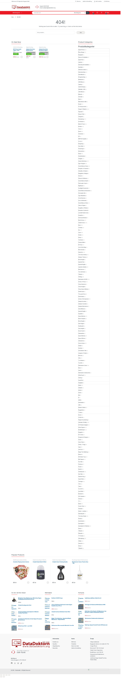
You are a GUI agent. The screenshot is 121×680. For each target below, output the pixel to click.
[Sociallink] (11, 663)
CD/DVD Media (81, 86)
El (78, 397)
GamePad (80, 380)
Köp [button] (21, 57)
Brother (80, 126)
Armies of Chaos (82, 281)
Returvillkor (55, 648)
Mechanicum (81, 269)
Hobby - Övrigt (81, 444)
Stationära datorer (82, 69)
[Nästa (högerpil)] (4, 676)
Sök (81, 32)
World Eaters (81, 296)
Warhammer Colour (82, 365)
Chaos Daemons (82, 284)
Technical (80, 239)
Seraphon (80, 215)
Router (79, 104)
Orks (79, 358)
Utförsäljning (81, 538)
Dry (79, 230)
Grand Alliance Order (83, 203)
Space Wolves (81, 338)
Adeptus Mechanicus (83, 306)
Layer (79, 232)
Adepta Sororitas (29, 47)
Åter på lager (81, 52)
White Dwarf (81, 375)
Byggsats (80, 432)
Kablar (79, 385)
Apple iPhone (81, 49)
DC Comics (80, 434)
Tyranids (80, 362)
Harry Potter (81, 442)
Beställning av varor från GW (96, 652)
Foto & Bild (80, 146)
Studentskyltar (81, 156)
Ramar (79, 153)
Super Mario (81, 479)
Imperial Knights (81, 264)
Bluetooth (80, 493)
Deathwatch (81, 326)
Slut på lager (34, 57)
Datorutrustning (81, 72)
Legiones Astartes (82, 267)
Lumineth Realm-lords (83, 212)
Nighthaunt (80, 185)
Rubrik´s (80, 469)
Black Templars (81, 318)
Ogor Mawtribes (82, 195)
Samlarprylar (81, 471)
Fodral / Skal (81, 506)
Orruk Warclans (81, 198)
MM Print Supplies (82, 138)
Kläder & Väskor (82, 407)
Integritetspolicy (56, 646)
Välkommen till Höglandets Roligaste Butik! (20, 1)
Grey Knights (81, 328)
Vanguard (80, 116)
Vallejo (79, 541)
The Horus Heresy (82, 254)
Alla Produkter (99, 1)
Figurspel (80, 111)
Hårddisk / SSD (81, 89)
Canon (79, 129)
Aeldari (80, 345)
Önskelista (73, 644)
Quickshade (81, 521)
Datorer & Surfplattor (83, 57)
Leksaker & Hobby (82, 422)
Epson (79, 131)
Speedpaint (81, 523)
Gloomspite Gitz (81, 193)
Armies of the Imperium (83, 299)
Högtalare (80, 382)
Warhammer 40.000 (82, 279)
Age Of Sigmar (81, 163)
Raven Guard (81, 330)
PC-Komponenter (82, 106)
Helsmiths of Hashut (82, 171)
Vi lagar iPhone (93, 646)
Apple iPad (80, 59)
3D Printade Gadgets (83, 424)
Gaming (80, 377)
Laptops (80, 62)
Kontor (79, 415)
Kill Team (80, 244)
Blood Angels (81, 259)
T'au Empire (81, 360)
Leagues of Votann (82, 353)
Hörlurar (80, 498)
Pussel (79, 466)
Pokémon (80, 464)
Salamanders (81, 333)
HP (79, 136)
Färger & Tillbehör (82, 109)
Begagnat (80, 54)
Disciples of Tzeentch (83, 168)
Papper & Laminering (83, 419)
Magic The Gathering (83, 452)
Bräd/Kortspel (81, 429)
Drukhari (80, 348)
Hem (12, 17)
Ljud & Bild (80, 491)
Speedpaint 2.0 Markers (83, 526)
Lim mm (80, 141)
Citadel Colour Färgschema (96, 650)
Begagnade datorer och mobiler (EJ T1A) (99, 644)
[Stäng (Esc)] (9, 675)
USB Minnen (81, 82)
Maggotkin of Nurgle (83, 173)
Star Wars (80, 474)
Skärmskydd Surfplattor (83, 64)
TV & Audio (81, 535)
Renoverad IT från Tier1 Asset (97, 648)
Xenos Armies (81, 343)
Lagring (80, 84)
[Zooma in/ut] (1, 675)
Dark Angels (81, 323)
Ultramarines (81, 340)
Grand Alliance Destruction (84, 190)
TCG (79, 484)
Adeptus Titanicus (82, 257)
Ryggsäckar (81, 410)
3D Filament (81, 121)
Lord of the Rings (82, 247)
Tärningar (80, 481)
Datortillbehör (81, 74)
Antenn (80, 390)
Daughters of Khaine (83, 207)
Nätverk (80, 94)
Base (79, 225)
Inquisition (80, 313)
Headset (80, 508)
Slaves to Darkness (82, 178)
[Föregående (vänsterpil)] (1, 676)
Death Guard (81, 291)
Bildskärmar (81, 79)
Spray (79, 237)
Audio (79, 392)
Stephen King (81, 476)
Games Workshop (82, 161)
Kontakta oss (55, 641)
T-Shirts (80, 412)
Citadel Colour (81, 222)
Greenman (80, 133)
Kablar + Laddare (82, 511)
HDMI (79, 400)
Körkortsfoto (81, 151)
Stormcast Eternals (82, 217)
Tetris (79, 486)
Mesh (79, 99)
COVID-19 (15, 47)
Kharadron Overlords (83, 210)
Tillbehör (80, 274)
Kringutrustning (81, 77)
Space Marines (81, 316)
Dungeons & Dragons (83, 437)
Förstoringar (81, 148)
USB (79, 405)
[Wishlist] (97, 12)
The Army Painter (82, 516)
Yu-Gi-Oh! (80, 488)
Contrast (80, 227)
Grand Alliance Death (83, 180)
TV (79, 501)
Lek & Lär (80, 449)
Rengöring (80, 143)
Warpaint (80, 533)
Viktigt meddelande (94, 641)
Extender (80, 96)
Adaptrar (80, 387)
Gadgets (80, 158)
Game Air (80, 543)
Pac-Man (80, 461)
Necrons (80, 355)
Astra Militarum (81, 308)
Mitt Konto (107, 1)
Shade (79, 235)
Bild (79, 395)
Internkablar (81, 402)
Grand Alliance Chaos (83, 166)
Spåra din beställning (76, 648)
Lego (79, 447)
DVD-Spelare (81, 496)
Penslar (80, 518)
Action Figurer (81, 427)
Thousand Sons (81, 294)
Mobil (79, 503)
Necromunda (81, 249)
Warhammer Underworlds (84, 372)
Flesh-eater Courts (82, 183)
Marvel (79, 454)
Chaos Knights (81, 286)
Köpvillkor (55, 644)
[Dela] (6, 675)
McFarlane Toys (82, 456)
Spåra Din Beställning (87, 1)
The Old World (81, 271)
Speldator (80, 67)
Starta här (80, 252)
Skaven (80, 175)
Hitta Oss (79, 1)
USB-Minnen (81, 91)
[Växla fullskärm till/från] (4, 675)
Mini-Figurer (81, 459)
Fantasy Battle (81, 242)
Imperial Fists (81, 262)
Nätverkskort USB (82, 101)
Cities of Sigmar (81, 205)
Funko (79, 439)
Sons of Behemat (82, 200)
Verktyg (80, 276)
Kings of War (81, 114)
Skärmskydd (81, 513)
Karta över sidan (75, 646)
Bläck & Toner (81, 124)
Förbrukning (20, 47)
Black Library (81, 220)
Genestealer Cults (82, 350)
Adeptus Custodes (82, 303)
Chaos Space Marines (83, 289)
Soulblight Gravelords (83, 188)
